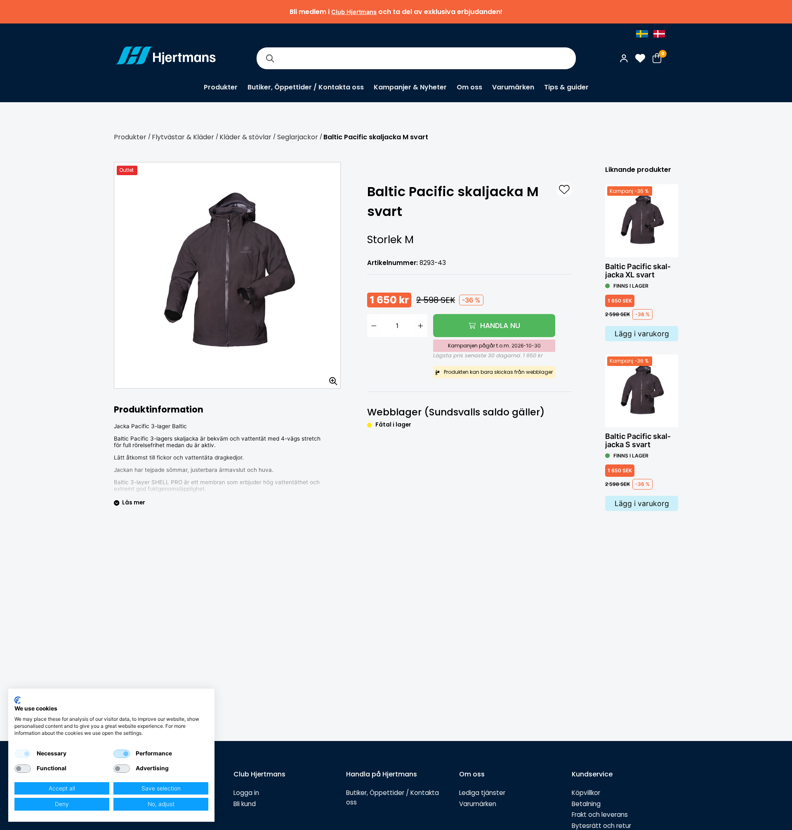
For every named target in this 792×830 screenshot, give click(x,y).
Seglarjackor (297, 137)
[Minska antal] (373, 325)
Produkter (221, 87)
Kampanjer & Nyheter (410, 87)
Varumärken (513, 87)
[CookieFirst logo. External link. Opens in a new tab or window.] (17, 700)
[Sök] (270, 58)
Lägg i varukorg (642, 333)
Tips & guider (566, 87)
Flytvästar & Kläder (183, 137)
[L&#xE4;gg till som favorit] (564, 189)
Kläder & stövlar (245, 137)
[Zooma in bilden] (330, 378)
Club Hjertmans (354, 11)
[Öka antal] (420, 325)
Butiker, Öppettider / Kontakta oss (306, 87)
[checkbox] (22, 754)
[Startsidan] (165, 58)
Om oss (469, 87)
